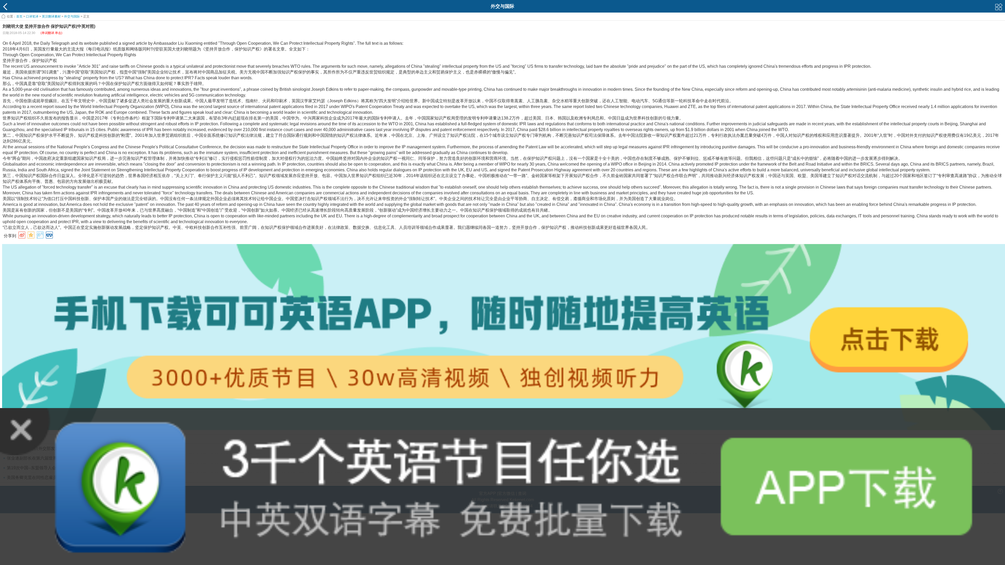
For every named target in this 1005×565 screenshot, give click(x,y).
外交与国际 (72, 16)
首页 (19, 16)
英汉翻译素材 (51, 16)
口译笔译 (32, 16)
